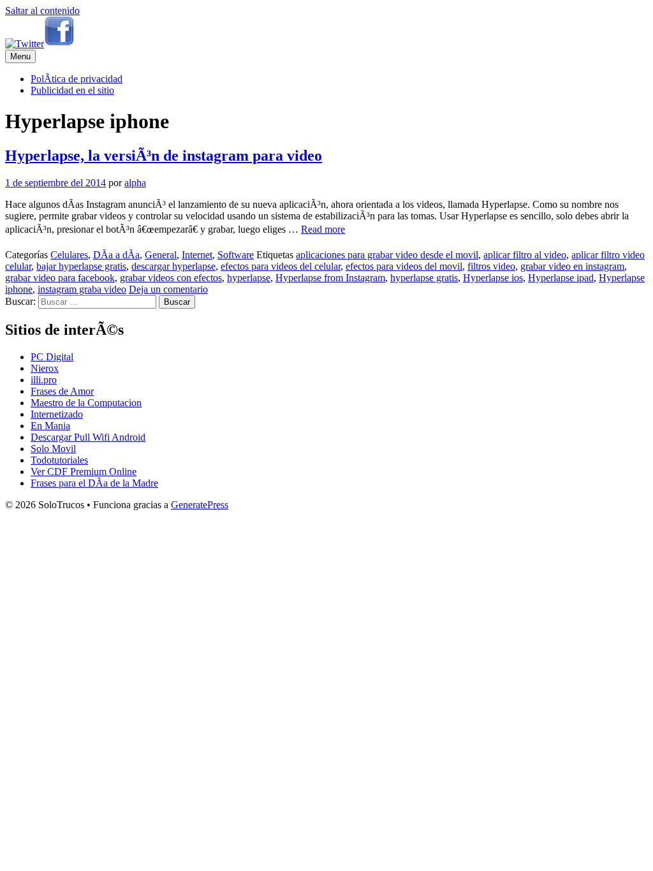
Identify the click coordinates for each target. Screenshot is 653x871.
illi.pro (44, 379)
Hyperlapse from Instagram (330, 277)
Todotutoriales (59, 460)
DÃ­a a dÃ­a (116, 254)
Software (235, 254)
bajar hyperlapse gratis (81, 266)
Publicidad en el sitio (72, 90)
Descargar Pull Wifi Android (88, 437)
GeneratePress (199, 504)
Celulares (69, 254)
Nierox (45, 368)
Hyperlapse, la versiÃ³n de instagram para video (163, 155)
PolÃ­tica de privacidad (76, 78)
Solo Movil (53, 448)
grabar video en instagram (572, 266)
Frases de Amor (62, 391)
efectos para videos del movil (404, 266)
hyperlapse (248, 277)
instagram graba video (82, 289)
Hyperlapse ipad (561, 277)
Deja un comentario (168, 289)
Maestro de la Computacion (86, 402)
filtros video (491, 266)
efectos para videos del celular (281, 266)
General (161, 254)
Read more (323, 229)
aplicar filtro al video (524, 254)
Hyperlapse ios (493, 277)
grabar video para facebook (60, 277)
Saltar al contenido (42, 10)
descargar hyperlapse (173, 266)
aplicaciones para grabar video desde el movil (387, 254)
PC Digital (52, 356)
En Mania (50, 425)
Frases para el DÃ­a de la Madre (94, 483)
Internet (197, 254)
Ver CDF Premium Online (83, 471)
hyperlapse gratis (424, 277)
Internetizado (57, 414)
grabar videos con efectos (171, 277)
